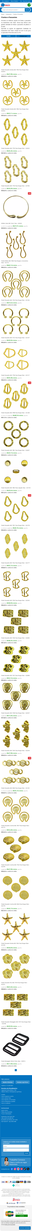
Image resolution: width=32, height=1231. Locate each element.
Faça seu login (26, 1)
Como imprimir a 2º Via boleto (8, 1099)
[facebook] (11, 1169)
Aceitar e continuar (25, 1228)
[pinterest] (21, 1169)
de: (2, 226)
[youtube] (18, 1169)
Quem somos (4, 1110)
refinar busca (8, 36)
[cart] (29, 5)
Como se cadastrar (5, 1103)
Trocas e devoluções (6, 1113)
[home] (5, 5)
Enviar (26, 1153)
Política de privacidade (6, 1112)
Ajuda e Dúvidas (8, 1082)
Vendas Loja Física (22, 1082)
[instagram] (15, 1169)
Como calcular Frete (6, 1098)
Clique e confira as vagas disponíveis (18, 1163)
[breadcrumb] (2, 14)
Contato (3, 1094)
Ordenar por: (23, 36)
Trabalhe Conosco (17, 1159)
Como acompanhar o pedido (8, 1101)
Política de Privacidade (10, 1224)
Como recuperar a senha (7, 1096)
